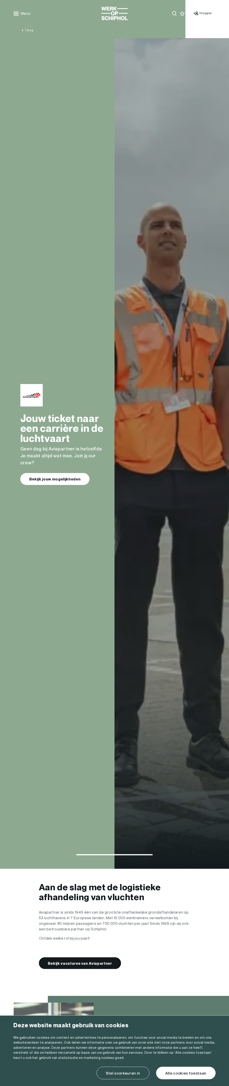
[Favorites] (182, 13)
